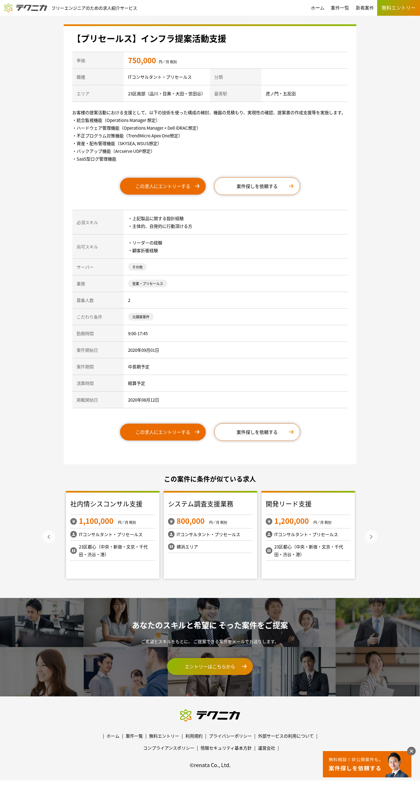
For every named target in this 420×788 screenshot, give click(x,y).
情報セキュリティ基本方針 (226, 748)
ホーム (318, 7)
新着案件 (365, 7)
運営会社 (266, 748)
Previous (48, 536)
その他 (137, 266)
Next (371, 536)
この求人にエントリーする (162, 186)
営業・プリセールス (147, 283)
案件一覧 (340, 7)
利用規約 (194, 736)
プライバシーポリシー (230, 736)
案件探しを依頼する (257, 186)
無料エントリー (164, 736)
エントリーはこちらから (210, 666)
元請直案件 (140, 316)
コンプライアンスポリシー (168, 748)
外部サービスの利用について (286, 736)
